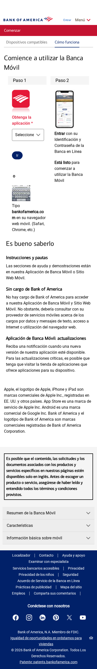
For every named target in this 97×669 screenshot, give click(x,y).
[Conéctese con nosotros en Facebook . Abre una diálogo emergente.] (15, 617)
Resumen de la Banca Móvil (31, 513)
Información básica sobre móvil (34, 538)
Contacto (46, 555)
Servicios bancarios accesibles (36, 568)
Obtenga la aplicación (22, 120)
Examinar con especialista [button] (49, 562)
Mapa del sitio (71, 587)
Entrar (67, 20)
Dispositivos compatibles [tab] (26, 42)
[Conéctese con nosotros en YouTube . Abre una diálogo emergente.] (82, 617)
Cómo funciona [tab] (67, 42)
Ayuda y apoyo (73, 555)
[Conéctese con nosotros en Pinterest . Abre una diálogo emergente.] (55, 617)
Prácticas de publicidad (33, 587)
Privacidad (76, 568)
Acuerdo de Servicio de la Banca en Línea (48, 581)
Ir (17, 155)
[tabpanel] (48, 217)
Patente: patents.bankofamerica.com (48, 662)
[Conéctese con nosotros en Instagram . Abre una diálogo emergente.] (29, 617)
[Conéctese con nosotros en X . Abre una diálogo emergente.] (69, 617)
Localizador (21, 555)
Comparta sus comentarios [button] (55, 593)
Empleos (18, 593)
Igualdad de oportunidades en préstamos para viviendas (46, 641)
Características (20, 525)
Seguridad (70, 574)
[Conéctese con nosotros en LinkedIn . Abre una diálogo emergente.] (42, 617)
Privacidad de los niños (36, 574)
